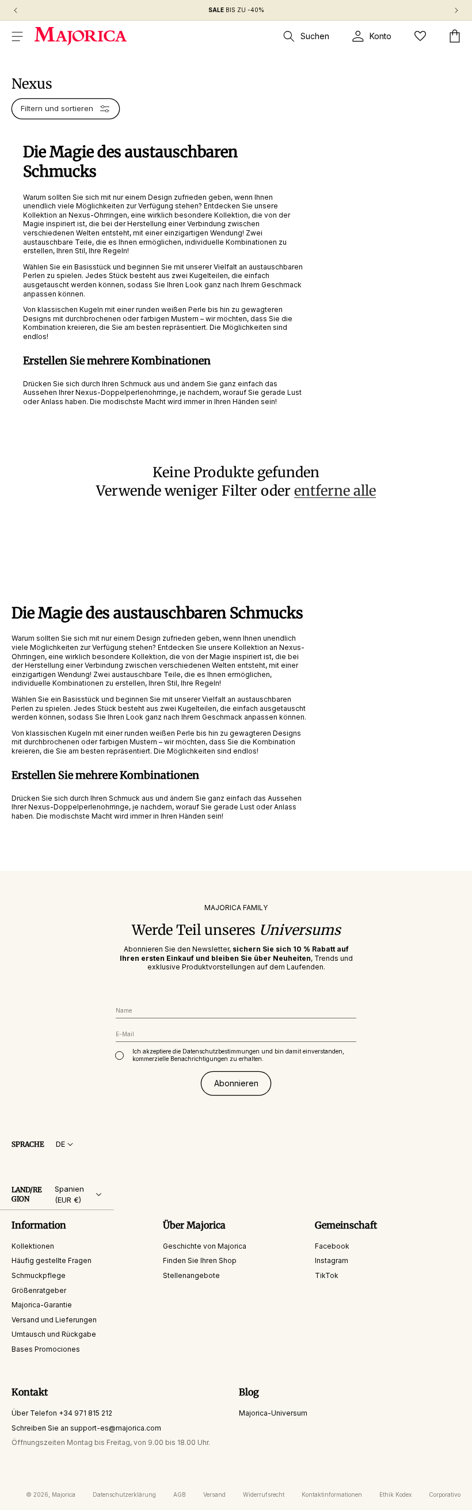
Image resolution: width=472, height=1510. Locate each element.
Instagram (331, 1260)
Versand (214, 1494)
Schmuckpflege (39, 1275)
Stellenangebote (191, 1275)
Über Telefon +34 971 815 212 (62, 1413)
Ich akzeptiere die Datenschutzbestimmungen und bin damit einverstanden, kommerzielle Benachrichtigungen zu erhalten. (238, 1055)
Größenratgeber (39, 1290)
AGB (179, 1494)
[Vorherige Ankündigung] (15, 10)
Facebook (332, 1246)
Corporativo (444, 1494)
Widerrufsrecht (263, 1494)
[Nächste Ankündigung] (456, 10)
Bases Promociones (46, 1349)
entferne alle (335, 491)
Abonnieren (236, 1083)
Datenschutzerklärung (124, 1494)
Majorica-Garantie (42, 1304)
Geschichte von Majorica (204, 1246)
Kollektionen (33, 1246)
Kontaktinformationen (332, 1494)
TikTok (326, 1275)
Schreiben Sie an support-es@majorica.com (86, 1428)
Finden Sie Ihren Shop (200, 1260)
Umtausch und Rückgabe (54, 1334)
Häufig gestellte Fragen (52, 1260)
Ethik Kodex (395, 1494)
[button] (17, 36)
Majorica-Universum (273, 1413)
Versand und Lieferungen (54, 1319)
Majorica (63, 1494)
